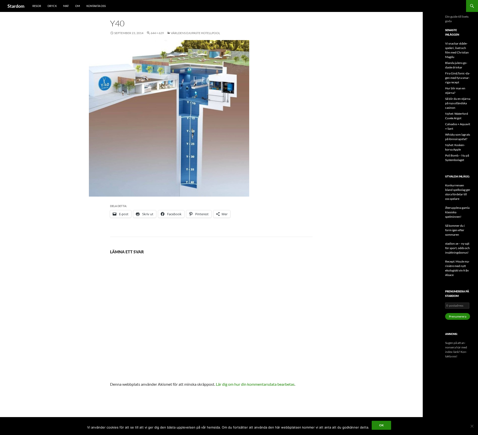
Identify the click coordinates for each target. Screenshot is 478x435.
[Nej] (471, 426)
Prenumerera (457, 316)
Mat (66, 5)
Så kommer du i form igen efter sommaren (455, 230)
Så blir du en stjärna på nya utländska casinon (457, 103)
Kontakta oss (96, 5)
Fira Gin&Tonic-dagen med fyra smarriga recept (457, 77)
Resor (36, 5)
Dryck (52, 5)
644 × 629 (157, 33)
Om (77, 5)
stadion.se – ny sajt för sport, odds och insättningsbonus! (457, 248)
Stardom (15, 6)
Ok (381, 425)
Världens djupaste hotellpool (195, 33)
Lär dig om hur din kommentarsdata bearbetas (255, 384)
